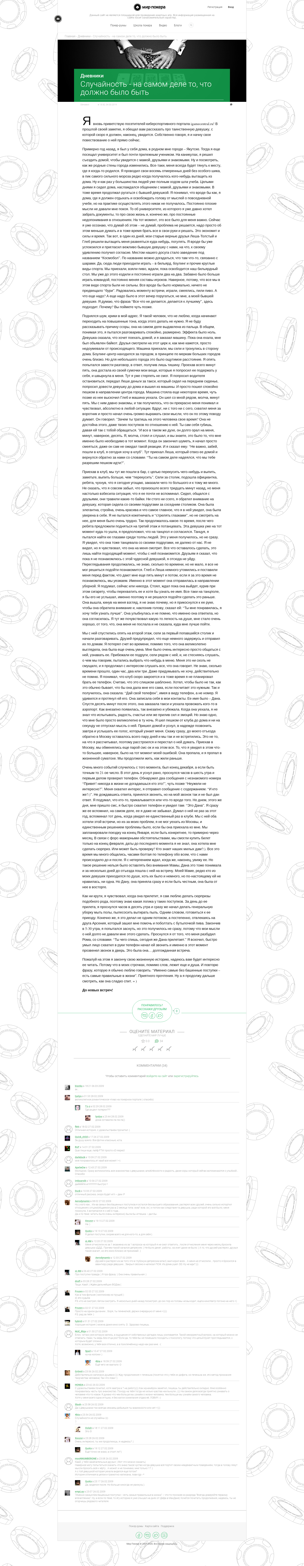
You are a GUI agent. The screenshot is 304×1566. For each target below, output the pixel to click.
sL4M (88, 1241)
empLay (79, 1491)
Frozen (79, 1291)
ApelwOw (80, 1167)
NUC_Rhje (80, 1331)
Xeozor (89, 1221)
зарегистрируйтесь (186, 1076)
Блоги (178, 25)
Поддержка (167, 1526)
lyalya (78, 1096)
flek (77, 1126)
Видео (163, 25)
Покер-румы (118, 25)
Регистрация (215, 7)
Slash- (78, 1404)
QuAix (88, 1231)
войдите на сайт (156, 1076)
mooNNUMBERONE (86, 1458)
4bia (97, 1361)
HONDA (79, 1385)
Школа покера (142, 25)
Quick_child (81, 1137)
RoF (77, 1147)
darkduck (80, 1157)
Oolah (88, 1428)
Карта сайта (152, 1526)
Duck (77, 1191)
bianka (79, 1086)
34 (223, 104)
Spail (88, 1351)
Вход (231, 7)
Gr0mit (79, 1371)
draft (77, 1281)
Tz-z (87, 1106)
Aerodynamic (82, 1201)
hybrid (78, 1321)
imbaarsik (80, 1181)
